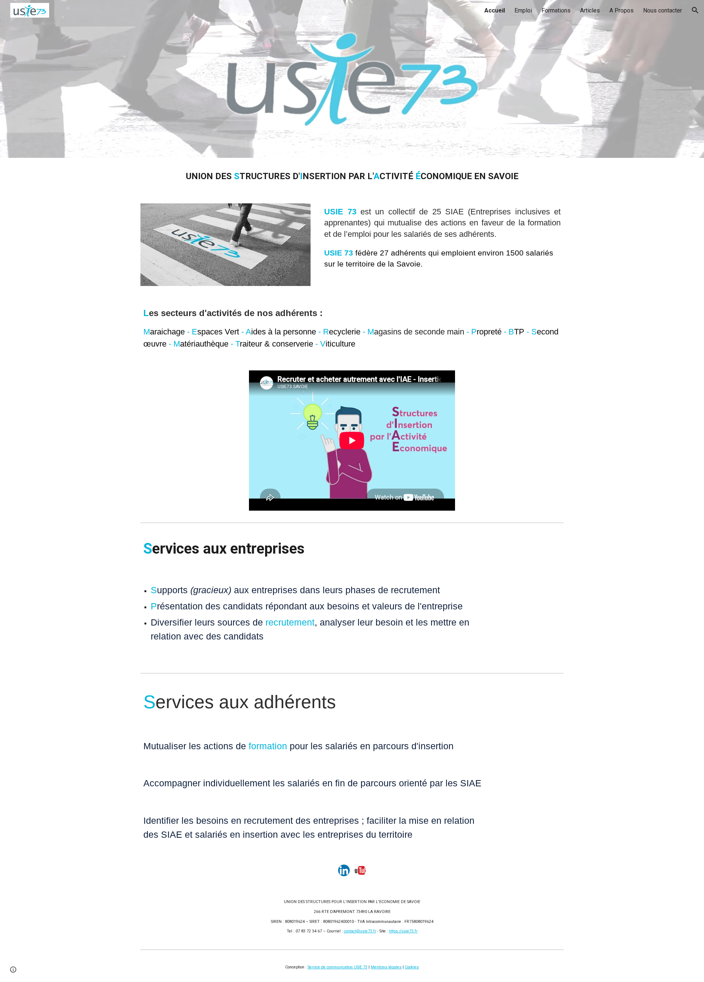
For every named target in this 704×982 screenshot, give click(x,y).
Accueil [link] (494, 10)
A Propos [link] (621, 10)
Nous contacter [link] (662, 10)
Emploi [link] (523, 10)
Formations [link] (556, 10)
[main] (352, 176)
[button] (695, 10)
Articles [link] (590, 10)
